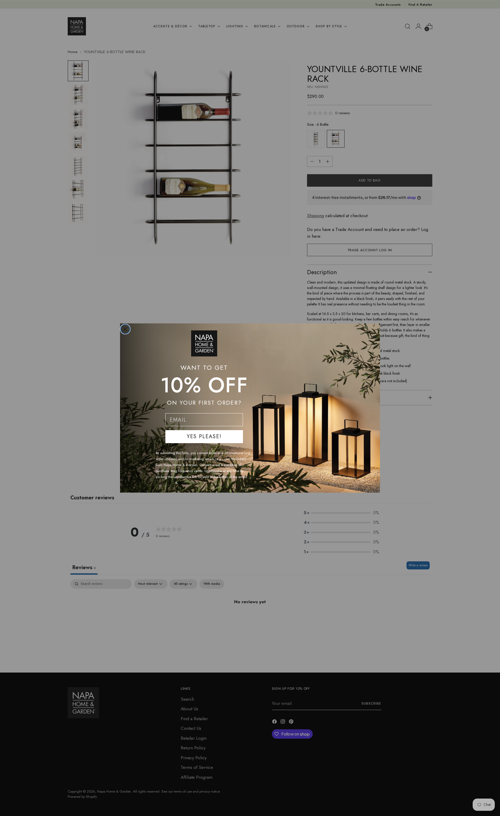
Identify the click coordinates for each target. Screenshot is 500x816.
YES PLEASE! (204, 436)
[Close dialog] (125, 329)
